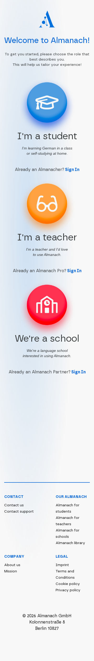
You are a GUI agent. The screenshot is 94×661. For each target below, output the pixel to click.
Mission (10, 571)
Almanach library (70, 543)
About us (12, 565)
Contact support (19, 511)
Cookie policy (68, 584)
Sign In (72, 170)
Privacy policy (68, 590)
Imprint (62, 565)
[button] (47, 117)
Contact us (14, 505)
